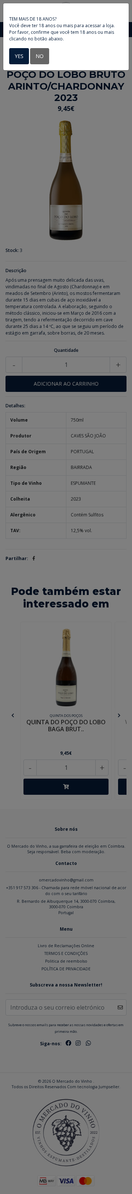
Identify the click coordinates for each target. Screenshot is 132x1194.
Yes (19, 56)
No (40, 56)
